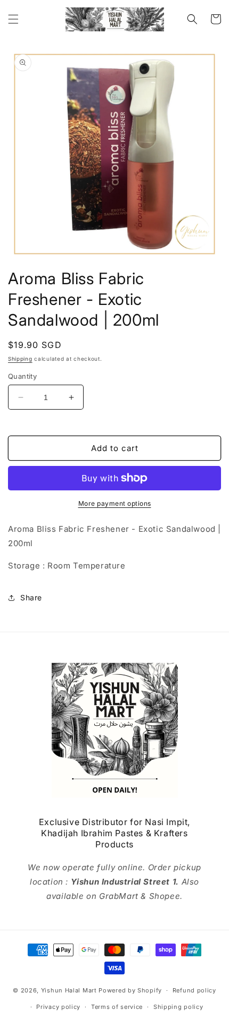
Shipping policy (178, 1006)
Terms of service (117, 1006)
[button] (13, 19)
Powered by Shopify (130, 990)
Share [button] (31, 597)
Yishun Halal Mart (69, 990)
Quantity (22, 376)
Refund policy (194, 990)
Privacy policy (58, 1006)
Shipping (20, 358)
